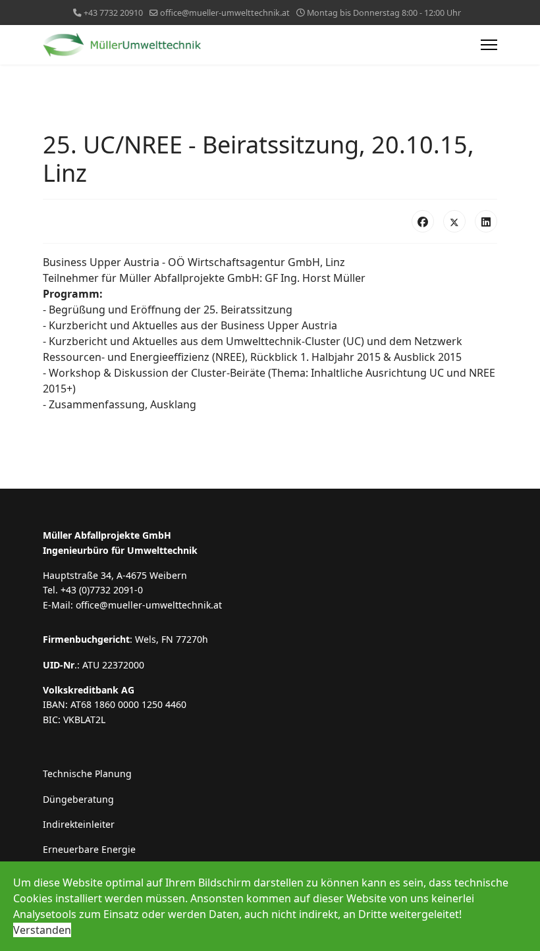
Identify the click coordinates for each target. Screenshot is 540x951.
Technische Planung (87, 773)
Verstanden (42, 930)
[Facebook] (423, 221)
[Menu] (489, 45)
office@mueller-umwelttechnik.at (225, 12)
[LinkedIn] (486, 221)
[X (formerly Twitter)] (454, 221)
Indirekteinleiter (79, 824)
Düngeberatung (78, 799)
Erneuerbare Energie (89, 849)
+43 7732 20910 (113, 12)
